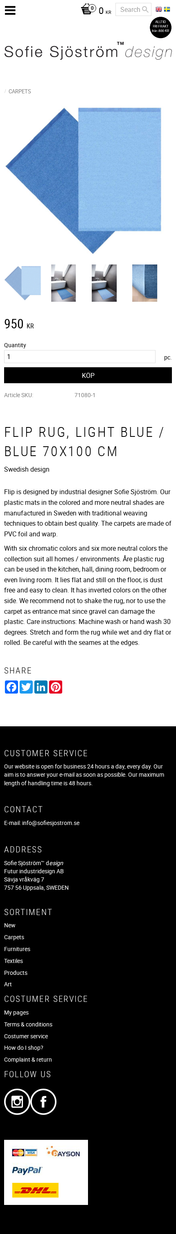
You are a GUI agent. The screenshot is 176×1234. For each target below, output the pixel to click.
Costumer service (26, 1036)
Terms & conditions (28, 1024)
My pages (16, 1012)
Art (8, 984)
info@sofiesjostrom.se (50, 823)
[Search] (145, 9)
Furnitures (17, 949)
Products (15, 972)
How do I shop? (23, 1047)
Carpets (14, 937)
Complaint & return (28, 1059)
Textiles (13, 961)
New (10, 925)
